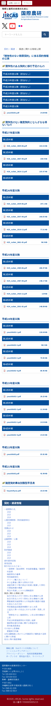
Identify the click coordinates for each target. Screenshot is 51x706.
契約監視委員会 (13, 625)
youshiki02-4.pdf (14, 370)
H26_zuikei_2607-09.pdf (17, 159)
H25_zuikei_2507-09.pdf (17, 216)
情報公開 (10, 648)
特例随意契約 (12, 577)
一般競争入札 (10, 509)
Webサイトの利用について (27, 648)
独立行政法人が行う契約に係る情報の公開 (25, 598)
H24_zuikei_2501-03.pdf (17, 306)
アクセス (27, 3)
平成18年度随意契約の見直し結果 (21, 620)
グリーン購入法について (17, 579)
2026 (9, 511)
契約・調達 (9, 49)
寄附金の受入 (25, 656)
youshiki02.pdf (13, 454)
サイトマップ (38, 656)
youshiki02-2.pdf (14, 345)
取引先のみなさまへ (12, 566)
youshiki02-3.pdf (14, 358)
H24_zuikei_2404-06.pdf (17, 268)
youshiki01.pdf (13, 113)
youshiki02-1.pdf (14, 332)
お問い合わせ (14, 3)
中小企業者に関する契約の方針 (20, 582)
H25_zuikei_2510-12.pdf (17, 229)
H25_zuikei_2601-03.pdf (17, 242)
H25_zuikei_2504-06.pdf (17, 204)
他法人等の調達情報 (12, 639)
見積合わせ (9, 528)
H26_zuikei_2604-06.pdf (17, 146)
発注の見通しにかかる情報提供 (20, 590)
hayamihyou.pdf (14, 490)
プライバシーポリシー (15, 653)
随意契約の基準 (13, 574)
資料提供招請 (10, 560)
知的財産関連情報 (34, 653)
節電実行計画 (12, 631)
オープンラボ (11, 656)
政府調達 (8, 549)
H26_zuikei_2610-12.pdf (17, 171)
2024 (9, 517)
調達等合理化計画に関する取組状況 (22, 623)
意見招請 (8, 563)
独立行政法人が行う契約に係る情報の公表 (25, 595)
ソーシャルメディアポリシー (18, 651)
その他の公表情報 (11, 628)
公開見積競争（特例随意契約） (17, 520)
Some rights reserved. (33, 698)
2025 (9, 514)
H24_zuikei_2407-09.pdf (17, 281)
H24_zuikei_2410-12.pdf (17, 294)
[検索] (45, 34)
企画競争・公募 (11, 539)
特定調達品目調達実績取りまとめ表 (22, 606)
